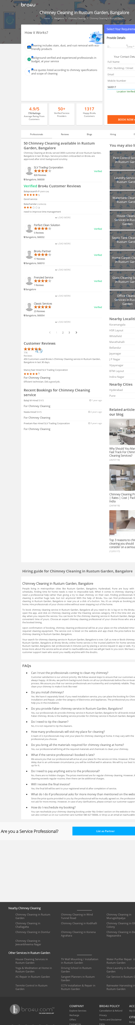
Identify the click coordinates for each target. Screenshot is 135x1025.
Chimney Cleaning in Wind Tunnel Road (77, 916)
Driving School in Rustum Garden (76, 969)
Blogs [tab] (89, 134)
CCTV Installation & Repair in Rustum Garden (78, 987)
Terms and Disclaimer (110, 1019)
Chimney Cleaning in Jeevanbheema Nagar (28, 942)
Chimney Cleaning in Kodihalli (79, 923)
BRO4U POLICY (109, 1006)
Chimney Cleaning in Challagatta (27, 924)
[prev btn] (49, 332)
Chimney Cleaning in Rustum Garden (32, 916)
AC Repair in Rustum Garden (32, 976)
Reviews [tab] (65, 134)
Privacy (103, 1015)
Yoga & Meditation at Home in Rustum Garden (33, 969)
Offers (72, 1019)
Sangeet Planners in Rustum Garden (78, 978)
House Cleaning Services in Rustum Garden (31, 960)
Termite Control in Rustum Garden (31, 987)
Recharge (74, 1015)
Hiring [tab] (113, 134)
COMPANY (76, 1006)
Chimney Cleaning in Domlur (32, 932)
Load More (63, 217)
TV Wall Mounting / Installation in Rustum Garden (79, 960)
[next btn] (76, 332)
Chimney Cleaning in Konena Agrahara (78, 933)
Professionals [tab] (36, 134)
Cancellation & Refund (110, 1010)
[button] (117, 46)
